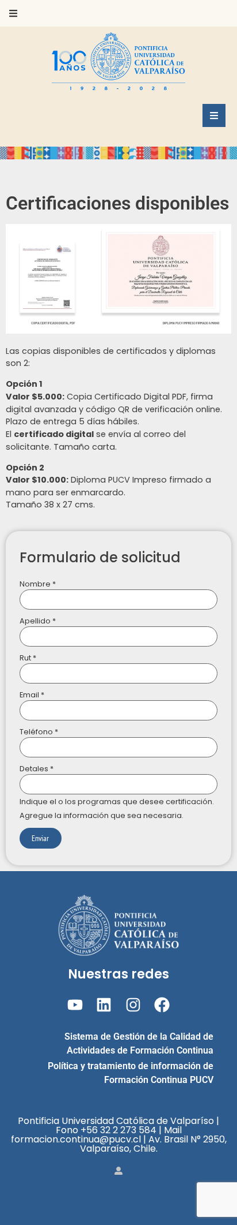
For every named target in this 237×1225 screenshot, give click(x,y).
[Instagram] (133, 1004)
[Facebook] (162, 1004)
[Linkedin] (103, 1004)
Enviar (40, 837)
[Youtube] (75, 1004)
